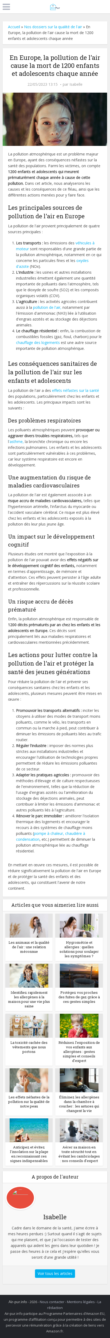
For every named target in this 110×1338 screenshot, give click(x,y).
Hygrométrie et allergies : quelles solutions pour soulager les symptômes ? (79, 949)
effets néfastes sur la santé (75, 390)
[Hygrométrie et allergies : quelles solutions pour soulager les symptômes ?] (79, 925)
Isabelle (75, 84)
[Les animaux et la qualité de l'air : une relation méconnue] (29, 925)
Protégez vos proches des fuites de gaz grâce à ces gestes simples (79, 997)
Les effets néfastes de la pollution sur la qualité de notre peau (29, 1102)
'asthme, (16, 441)
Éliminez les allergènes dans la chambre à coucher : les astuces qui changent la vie (79, 1104)
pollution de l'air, (47, 307)
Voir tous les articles (55, 1273)
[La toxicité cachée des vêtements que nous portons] (29, 1025)
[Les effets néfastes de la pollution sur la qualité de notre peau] (29, 1079)
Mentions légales (81, 1301)
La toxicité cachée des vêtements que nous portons (29, 1047)
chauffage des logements (38, 342)
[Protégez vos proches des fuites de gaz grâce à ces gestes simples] (79, 975)
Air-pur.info (18, 1302)
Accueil (14, 26)
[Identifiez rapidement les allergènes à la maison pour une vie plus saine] (29, 975)
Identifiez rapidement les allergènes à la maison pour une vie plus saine (29, 999)
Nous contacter (52, 1301)
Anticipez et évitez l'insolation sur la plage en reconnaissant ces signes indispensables (29, 1154)
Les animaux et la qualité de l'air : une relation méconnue (29, 947)
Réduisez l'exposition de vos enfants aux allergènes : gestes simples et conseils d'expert (79, 1051)
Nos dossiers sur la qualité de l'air (53, 26)
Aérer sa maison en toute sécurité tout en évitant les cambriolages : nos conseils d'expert (79, 1154)
